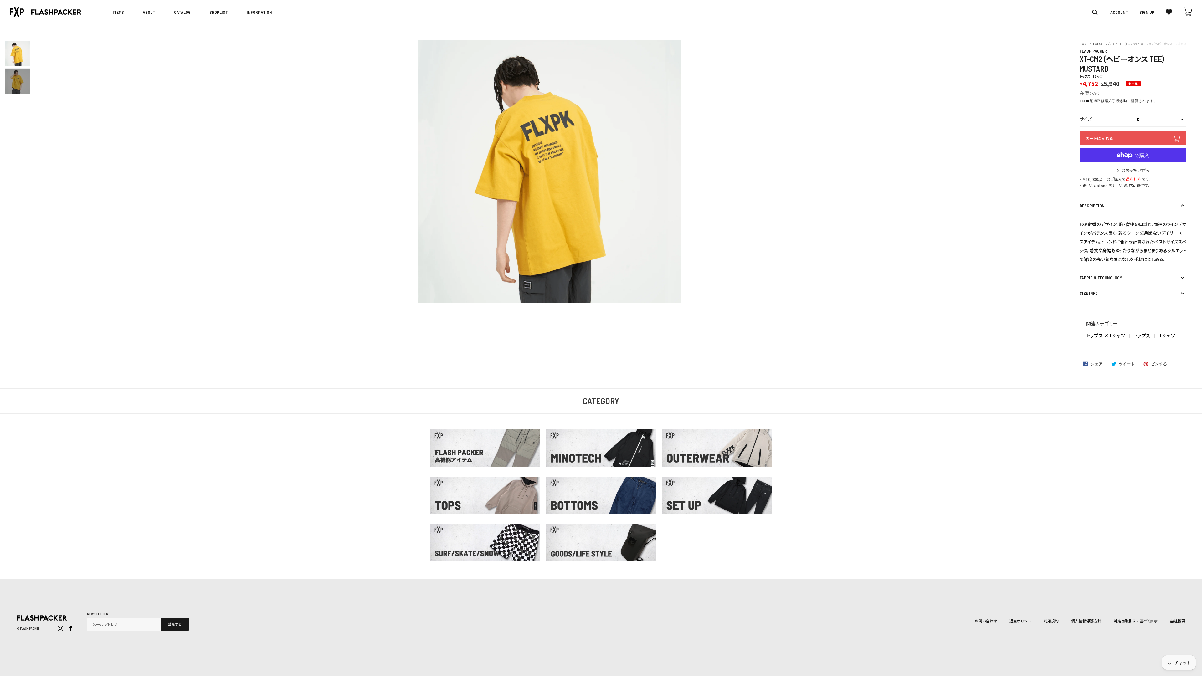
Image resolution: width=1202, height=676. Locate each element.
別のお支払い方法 (1133, 170)
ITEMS (118, 12)
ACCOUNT (1119, 12)
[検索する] (1095, 12)
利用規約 (1051, 620)
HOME (1084, 43)
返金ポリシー (1020, 620)
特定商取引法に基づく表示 (1136, 620)
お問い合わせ (986, 620)
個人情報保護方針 (1086, 620)
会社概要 (1177, 620)
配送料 (1095, 100)
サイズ (1086, 119)
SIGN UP (1146, 12)
